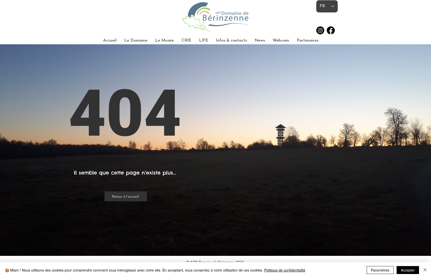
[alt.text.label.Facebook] (331, 30)
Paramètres (380, 270)
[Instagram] (320, 30)
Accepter (408, 270)
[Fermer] (425, 270)
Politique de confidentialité (284, 270)
